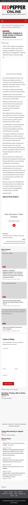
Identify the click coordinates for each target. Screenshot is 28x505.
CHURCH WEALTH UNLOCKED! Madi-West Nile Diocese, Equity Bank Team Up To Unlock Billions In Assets (14, 474)
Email (16, 368)
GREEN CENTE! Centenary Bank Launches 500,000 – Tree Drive (14, 444)
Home (5, 491)
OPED (15, 493)
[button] (2, 21)
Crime (4, 31)
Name (4, 368)
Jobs (16, 495)
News (8, 31)
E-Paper (15, 1)
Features (11, 493)
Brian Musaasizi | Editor (8, 39)
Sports (12, 495)
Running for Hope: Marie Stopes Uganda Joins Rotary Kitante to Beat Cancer (13, 302)
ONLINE (14, 12)
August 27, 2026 (17, 330)
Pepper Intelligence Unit (8, 279)
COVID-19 (4, 493)
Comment (6, 348)
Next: (14, 241)
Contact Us (9, 1)
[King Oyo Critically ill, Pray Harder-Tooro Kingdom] (14, 317)
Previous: (13, 235)
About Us (4, 1)
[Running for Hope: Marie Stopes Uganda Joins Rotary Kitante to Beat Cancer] (14, 290)
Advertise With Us (22, 1)
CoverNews (22, 500)
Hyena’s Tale (22, 493)
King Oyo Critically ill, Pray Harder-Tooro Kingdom (13, 467)
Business (20, 491)
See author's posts (14, 221)
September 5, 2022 (19, 39)
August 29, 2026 (17, 279)
